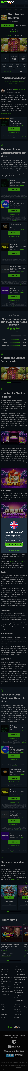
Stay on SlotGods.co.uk (14, 550)
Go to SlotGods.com (13, 544)
